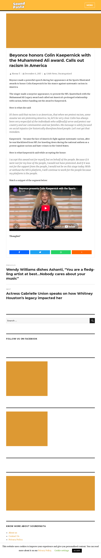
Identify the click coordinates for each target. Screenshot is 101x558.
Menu (90, 5)
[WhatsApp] (61, 252)
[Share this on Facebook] (19, 252)
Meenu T (16, 73)
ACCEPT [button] (77, 551)
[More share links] (82, 252)
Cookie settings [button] (61, 550)
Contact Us (14, 536)
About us (13, 532)
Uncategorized (65, 73)
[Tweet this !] (40, 252)
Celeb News (51, 73)
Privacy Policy (16, 539)
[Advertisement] (27, 379)
